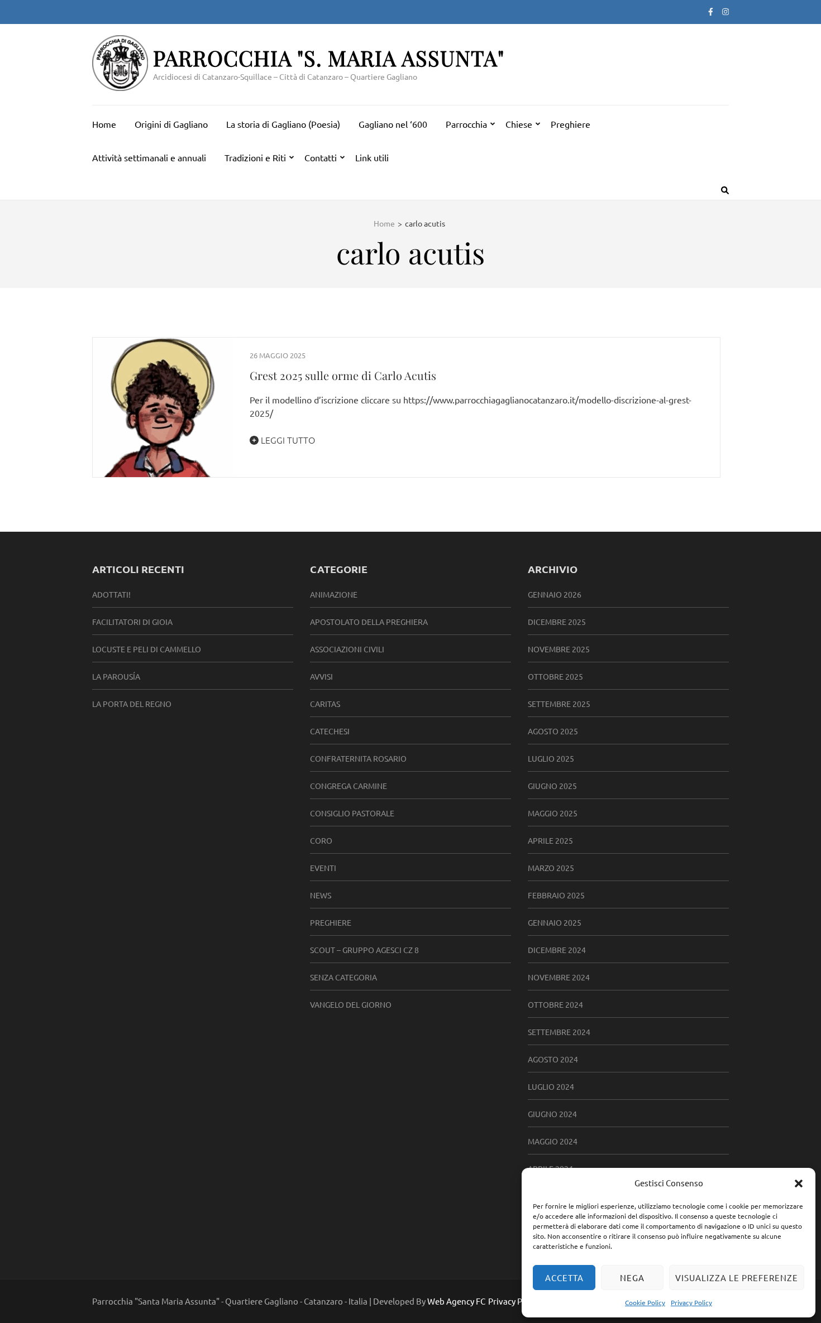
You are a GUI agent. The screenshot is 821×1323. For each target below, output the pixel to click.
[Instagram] (725, 11)
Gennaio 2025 (554, 922)
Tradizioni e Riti (255, 157)
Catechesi (330, 731)
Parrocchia (466, 123)
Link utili (372, 157)
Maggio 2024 (552, 1141)
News (320, 895)
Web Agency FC (456, 1301)
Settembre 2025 (559, 704)
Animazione (333, 594)
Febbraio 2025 (556, 895)
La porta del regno (131, 704)
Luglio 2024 (551, 1086)
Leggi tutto (287, 440)
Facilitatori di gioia (132, 622)
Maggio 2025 (552, 813)
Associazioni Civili (347, 649)
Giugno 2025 (552, 786)
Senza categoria (343, 977)
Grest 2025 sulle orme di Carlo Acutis (343, 375)
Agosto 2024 (553, 1059)
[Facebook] (710, 11)
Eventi (323, 868)
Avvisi (321, 676)
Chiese (518, 123)
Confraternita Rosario (358, 758)
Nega (632, 1277)
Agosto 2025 (553, 731)
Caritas (325, 704)
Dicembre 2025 (557, 622)
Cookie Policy (645, 1302)
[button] (798, 1183)
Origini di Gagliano (171, 123)
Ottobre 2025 (555, 676)
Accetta (564, 1277)
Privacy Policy (691, 1302)
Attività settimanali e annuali (149, 157)
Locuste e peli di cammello (146, 649)
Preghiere (570, 123)
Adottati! (111, 594)
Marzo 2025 (551, 868)
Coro (321, 840)
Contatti (320, 157)
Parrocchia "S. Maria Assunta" (328, 58)
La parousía (116, 676)
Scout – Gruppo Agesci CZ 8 (364, 950)
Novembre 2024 (559, 977)
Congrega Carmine (348, 786)
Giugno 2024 (552, 1114)
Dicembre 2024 (557, 950)
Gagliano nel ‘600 (393, 123)
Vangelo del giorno (351, 1004)
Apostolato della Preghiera (369, 622)
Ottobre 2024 (555, 1004)
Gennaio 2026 (554, 594)
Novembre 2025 (559, 649)
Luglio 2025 (551, 758)
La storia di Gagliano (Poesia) (283, 123)
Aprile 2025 (550, 840)
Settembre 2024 (559, 1032)
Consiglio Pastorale (352, 813)
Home (104, 123)
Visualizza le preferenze (736, 1277)
